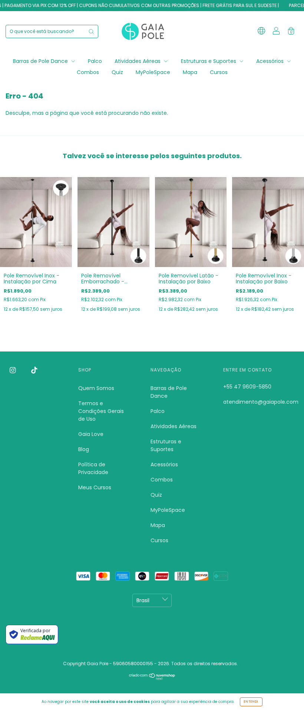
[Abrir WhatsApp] (285, 691)
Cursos (219, 72)
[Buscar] (91, 31)
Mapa (190, 72)
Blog (83, 449)
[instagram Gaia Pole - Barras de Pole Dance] (14, 370)
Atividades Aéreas (138, 61)
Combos (88, 72)
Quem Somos (96, 388)
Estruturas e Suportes (209, 61)
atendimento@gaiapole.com (260, 402)
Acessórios (270, 61)
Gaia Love (90, 434)
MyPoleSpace (153, 72)
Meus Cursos (94, 487)
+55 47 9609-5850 (247, 386)
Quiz (117, 72)
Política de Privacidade (93, 468)
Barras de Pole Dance (41, 61)
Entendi (251, 702)
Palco (95, 61)
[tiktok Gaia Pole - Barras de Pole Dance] (34, 370)
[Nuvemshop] (152, 678)
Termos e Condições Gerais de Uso (101, 411)
